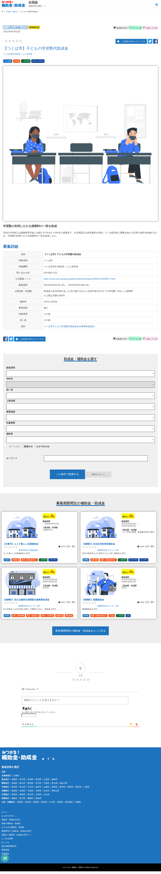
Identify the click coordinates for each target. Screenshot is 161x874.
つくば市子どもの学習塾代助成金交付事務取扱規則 (69, 326)
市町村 (9, 378)
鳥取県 (14, 794)
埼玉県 (38, 783)
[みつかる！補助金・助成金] (13, 4)
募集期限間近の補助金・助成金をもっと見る (80, 630)
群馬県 (30, 783)
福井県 (38, 787)
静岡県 (70, 787)
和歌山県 (55, 791)
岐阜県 (62, 787)
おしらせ (5, 842)
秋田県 (38, 779)
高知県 (38, 798)
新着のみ (28, 446)
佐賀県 (28, 802)
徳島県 (14, 798)
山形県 (46, 779)
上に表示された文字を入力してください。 (39, 712)
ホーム (4, 812)
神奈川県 (63, 783)
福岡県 (20, 802)
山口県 (46, 794)
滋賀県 (14, 791)
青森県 (14, 779)
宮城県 (30, 779)
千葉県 (46, 783)
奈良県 (46, 791)
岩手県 (22, 779)
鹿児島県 (69, 802)
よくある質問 (7, 838)
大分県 (52, 802)
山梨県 (46, 787)
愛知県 (78, 787)
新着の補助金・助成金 (11, 823)
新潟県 (14, 787)
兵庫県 (38, 791)
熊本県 (44, 802)
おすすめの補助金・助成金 (13, 827)
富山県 (22, 787)
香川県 (22, 798)
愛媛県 (30, 798)
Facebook (48, 759)
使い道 (9, 389)
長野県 (54, 787)
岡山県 (30, 794)
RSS (53, 759)
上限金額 (10, 400)
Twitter (43, 759)
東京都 (54, 783)
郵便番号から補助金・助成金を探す (17, 831)
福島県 (54, 779)
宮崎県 (60, 802)
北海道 (16, 775)
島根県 (22, 794)
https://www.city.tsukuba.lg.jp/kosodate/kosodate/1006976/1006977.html (79, 279)
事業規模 (10, 411)
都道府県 (10, 367)
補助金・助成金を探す (11, 820)
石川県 (30, 787)
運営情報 (5, 850)
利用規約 (5, 854)
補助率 (9, 434)
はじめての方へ (8, 816)
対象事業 (10, 422)
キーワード (11, 458)
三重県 (86, 787)
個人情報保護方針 (9, 846)
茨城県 (14, 783)
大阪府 (30, 791)
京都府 (22, 791)
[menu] (156, 4)
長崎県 (36, 802)
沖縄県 (78, 802)
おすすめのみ (43, 446)
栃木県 (22, 783)
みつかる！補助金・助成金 (73, 867)
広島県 (38, 794)
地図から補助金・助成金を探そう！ (17, 835)
